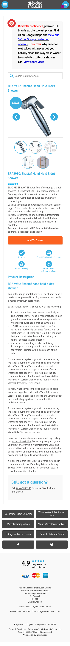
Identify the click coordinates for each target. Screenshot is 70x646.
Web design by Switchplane (35, 635)
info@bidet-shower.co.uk (49, 611)
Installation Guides (21, 441)
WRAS (20, 467)
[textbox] (35, 75)
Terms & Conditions (17, 629)
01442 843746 (23, 488)
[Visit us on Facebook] (18, 544)
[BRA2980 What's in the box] (35, 147)
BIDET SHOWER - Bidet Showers (35, 4)
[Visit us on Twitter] (52, 544)
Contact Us (56, 629)
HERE (51, 455)
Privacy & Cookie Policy (39, 629)
